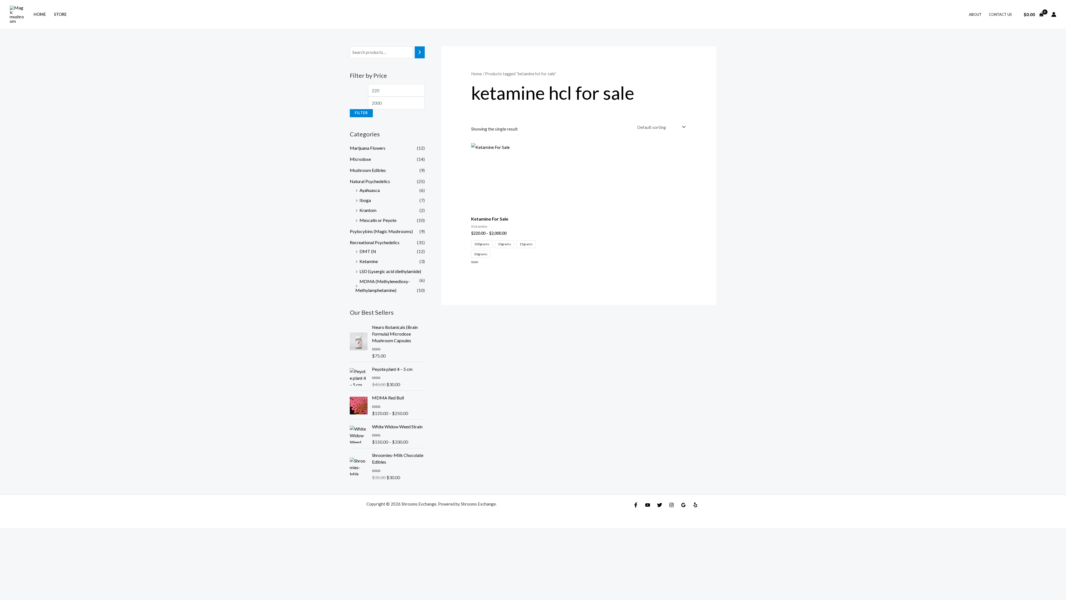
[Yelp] (695, 505)
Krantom (367, 210)
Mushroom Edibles (368, 170)
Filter (361, 113)
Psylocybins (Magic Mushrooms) (381, 231)
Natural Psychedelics (370, 181)
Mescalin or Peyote (377, 220)
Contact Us (1000, 14)
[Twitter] (659, 505)
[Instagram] (671, 505)
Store (60, 14)
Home (40, 14)
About (975, 14)
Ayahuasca (369, 190)
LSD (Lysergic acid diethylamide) (390, 271)
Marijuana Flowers (367, 148)
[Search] (420, 52)
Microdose (360, 159)
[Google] (683, 505)
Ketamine (368, 261)
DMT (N (367, 251)
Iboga (365, 200)
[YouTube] (647, 505)
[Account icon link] (1053, 14)
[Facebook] (635, 505)
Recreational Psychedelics (374, 242)
